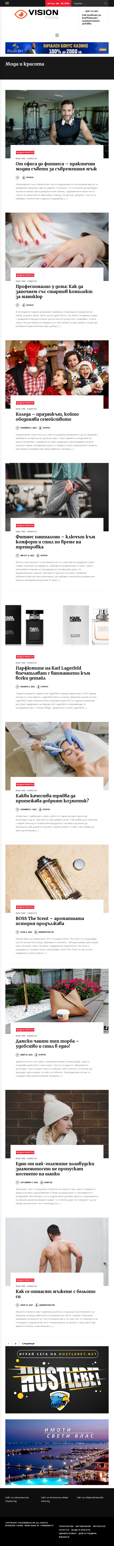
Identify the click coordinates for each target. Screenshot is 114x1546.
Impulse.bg (11, 1500)
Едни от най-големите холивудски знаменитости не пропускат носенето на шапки (55, 1168)
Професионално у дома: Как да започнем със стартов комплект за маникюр (54, 291)
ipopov (30, 177)
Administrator (46, 932)
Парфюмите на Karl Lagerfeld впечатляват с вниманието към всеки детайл (53, 673)
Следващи (28, 1343)
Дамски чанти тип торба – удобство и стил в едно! (47, 1043)
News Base (31, 1525)
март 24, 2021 (92, 11)
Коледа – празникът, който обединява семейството (47, 417)
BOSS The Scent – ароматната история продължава (50, 921)
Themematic (47, 1525)
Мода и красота (25, 152)
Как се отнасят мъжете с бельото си (56, 1294)
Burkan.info (97, 1497)
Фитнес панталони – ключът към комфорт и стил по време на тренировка (55, 541)
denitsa (48, 1182)
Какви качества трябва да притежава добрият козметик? (52, 798)
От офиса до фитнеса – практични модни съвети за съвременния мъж (56, 166)
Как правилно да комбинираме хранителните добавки (91, 19)
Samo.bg (45, 1500)
